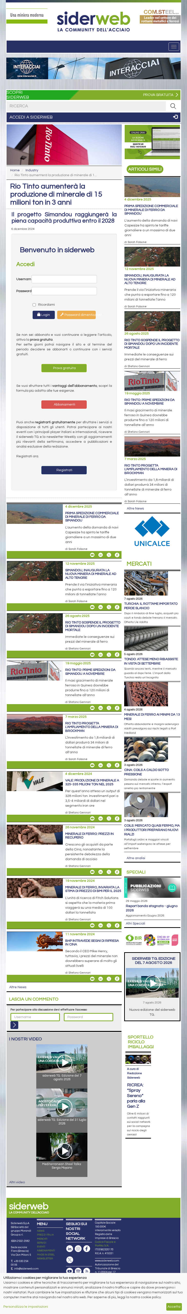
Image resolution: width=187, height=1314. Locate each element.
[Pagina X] (69, 1260)
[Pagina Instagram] (78, 1249)
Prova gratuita (64, 368)
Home (15, 170)
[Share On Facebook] (117, 555)
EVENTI (41, 1246)
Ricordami (42, 304)
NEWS (40, 1231)
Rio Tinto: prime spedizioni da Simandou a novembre (90, 671)
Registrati (64, 470)
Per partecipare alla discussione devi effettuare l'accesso (48, 1009)
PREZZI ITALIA (45, 1235)
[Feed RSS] (86, 1271)
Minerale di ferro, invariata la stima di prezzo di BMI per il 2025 (93, 889)
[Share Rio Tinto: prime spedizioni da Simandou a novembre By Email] (92, 708)
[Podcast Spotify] (78, 1271)
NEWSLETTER (45, 1258)
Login (45, 315)
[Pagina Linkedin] (69, 1249)
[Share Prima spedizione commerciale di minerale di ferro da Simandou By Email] (92, 555)
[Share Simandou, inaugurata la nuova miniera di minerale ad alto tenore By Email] (92, 607)
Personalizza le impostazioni (25, 1306)
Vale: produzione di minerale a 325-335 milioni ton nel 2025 (92, 782)
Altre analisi (136, 858)
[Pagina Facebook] (86, 1249)
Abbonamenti (64, 404)
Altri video (17, 1182)
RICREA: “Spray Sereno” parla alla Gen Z (136, 1096)
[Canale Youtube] (69, 1271)
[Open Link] (26, 16)
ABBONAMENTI (46, 1250)
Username (23, 279)
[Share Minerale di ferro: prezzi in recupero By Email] (92, 872)
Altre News (17, 987)
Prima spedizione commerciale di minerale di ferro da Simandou (92, 516)
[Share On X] (109, 555)
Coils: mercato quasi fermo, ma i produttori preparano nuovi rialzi (152, 830)
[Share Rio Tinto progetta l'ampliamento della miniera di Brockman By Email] (92, 765)
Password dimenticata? (80, 315)
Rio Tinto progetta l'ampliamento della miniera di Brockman (91, 727)
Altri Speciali (135, 923)
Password (23, 291)
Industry (32, 170)
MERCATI (42, 1239)
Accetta (174, 1306)
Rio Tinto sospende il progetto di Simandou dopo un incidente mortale (92, 626)
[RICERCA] (173, 106)
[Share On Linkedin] (100, 555)
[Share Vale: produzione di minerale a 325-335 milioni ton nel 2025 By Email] (92, 818)
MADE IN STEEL (46, 1254)
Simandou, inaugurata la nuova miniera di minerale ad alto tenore (90, 574)
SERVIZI (41, 1243)
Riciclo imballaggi (141, 1042)
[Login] (14, 1025)
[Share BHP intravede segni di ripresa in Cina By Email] (92, 978)
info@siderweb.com (26, 1268)
